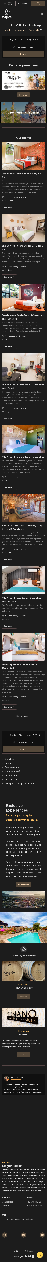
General (5, 1205)
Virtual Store (23, 884)
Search (23, 54)
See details (23, 996)
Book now (23, 95)
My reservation (38, 3)
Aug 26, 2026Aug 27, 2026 (25, 39)
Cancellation (7, 1201)
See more (10, 208)
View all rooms (22, 716)
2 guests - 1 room (25, 47)
